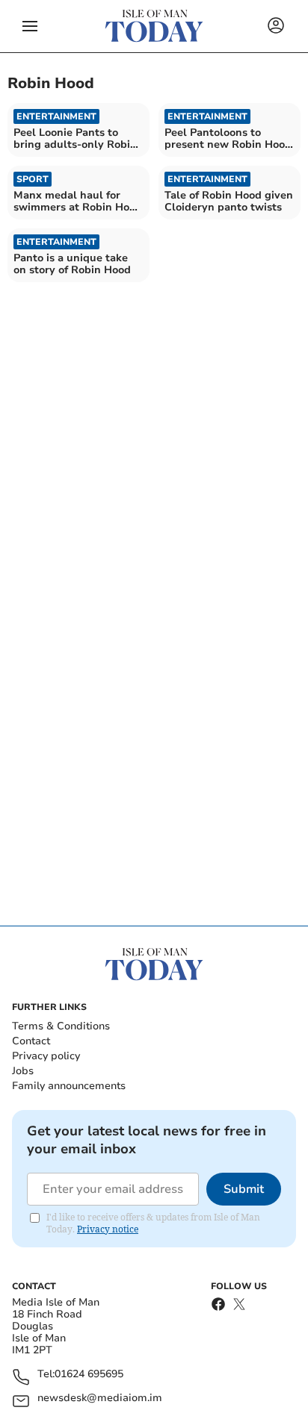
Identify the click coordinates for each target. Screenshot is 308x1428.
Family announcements (69, 1086)
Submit (244, 1189)
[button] (30, 26)
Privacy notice (107, 1229)
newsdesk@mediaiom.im (99, 1398)
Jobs (23, 1071)
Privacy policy (46, 1056)
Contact (31, 1041)
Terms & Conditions (61, 1026)
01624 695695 (89, 1374)
